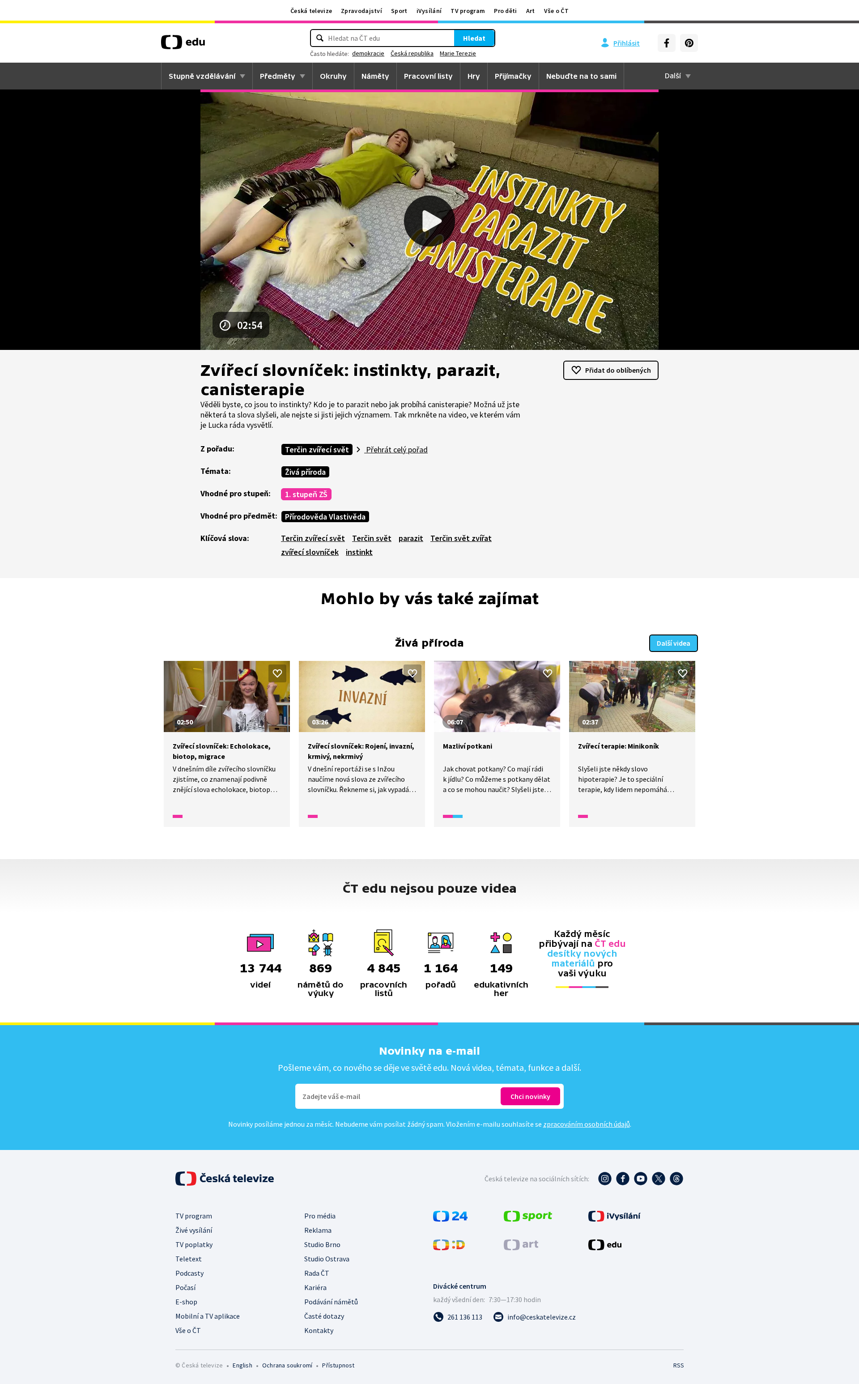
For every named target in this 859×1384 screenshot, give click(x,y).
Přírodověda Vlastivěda (325, 516)
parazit (411, 538)
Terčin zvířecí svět (317, 449)
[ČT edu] (183, 45)
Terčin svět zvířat (461, 538)
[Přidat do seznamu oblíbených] (277, 673)
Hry (474, 76)
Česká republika (412, 53)
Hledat (474, 38)
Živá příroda (305, 472)
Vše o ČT (556, 11)
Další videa (673, 643)
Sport (399, 11)
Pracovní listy (428, 76)
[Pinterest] (689, 43)
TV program (468, 11)
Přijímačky (513, 76)
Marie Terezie (458, 53)
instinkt (359, 552)
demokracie (368, 53)
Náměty (375, 76)
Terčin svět (371, 538)
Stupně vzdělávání (202, 76)
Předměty (277, 76)
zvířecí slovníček (310, 552)
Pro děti (505, 11)
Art (530, 11)
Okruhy (333, 76)
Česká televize (311, 11)
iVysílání (429, 11)
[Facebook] (667, 43)
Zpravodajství (361, 11)
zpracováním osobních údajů (586, 1124)
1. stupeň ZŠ (306, 494)
